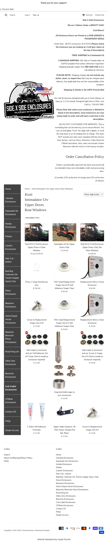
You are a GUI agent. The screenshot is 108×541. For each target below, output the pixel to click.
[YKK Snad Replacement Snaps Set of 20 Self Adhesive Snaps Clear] (64, 267)
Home (8, 189)
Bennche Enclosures (10, 375)
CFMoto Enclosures (10, 401)
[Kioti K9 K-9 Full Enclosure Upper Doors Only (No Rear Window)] (92, 232)
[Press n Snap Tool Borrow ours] (37, 267)
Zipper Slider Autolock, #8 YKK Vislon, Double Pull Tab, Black (64, 430)
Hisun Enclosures (10, 292)
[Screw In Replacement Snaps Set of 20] (37, 305)
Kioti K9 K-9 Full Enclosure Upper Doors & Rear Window (36, 247)
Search (7, 455)
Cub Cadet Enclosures (11, 388)
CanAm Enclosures (10, 247)
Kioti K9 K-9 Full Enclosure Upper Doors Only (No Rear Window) (92, 247)
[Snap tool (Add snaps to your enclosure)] (64, 360)
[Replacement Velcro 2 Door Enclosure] (92, 305)
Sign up (36, 15)
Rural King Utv (12, 351)
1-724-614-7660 (7, 9)
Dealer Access (12, 430)
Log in (27, 15)
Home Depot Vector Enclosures (11, 319)
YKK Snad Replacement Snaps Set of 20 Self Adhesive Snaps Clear (64, 285)
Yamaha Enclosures (10, 200)
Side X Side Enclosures (25, 530)
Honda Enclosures (10, 225)
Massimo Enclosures (10, 305)
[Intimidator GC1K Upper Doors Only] (64, 232)
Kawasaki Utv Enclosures (11, 212)
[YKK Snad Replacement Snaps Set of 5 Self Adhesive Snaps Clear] (64, 305)
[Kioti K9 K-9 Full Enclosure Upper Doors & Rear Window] (37, 232)
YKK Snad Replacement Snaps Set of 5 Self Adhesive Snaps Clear (64, 323)
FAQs (8, 421)
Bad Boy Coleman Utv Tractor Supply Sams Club (12, 276)
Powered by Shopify (42, 530)
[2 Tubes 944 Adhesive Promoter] (37, 412)
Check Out (99, 15)
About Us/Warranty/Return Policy (18, 458)
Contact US (10, 412)
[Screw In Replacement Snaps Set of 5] (92, 412)
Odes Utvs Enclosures (10, 362)
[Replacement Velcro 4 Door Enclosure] (92, 267)
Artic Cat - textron (9, 260)
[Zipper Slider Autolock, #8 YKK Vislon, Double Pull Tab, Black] (64, 412)
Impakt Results (64, 539)
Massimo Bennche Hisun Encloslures (10, 337)
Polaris (8, 236)
